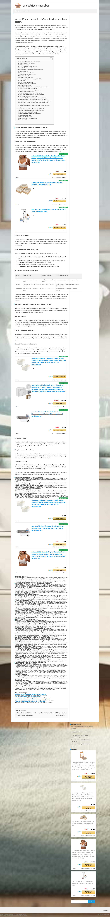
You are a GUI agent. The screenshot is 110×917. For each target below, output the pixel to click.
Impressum (105, 910)
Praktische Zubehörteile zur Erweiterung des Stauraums (31, 110)
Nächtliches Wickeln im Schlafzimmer (28, 88)
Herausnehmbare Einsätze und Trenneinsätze (30, 113)
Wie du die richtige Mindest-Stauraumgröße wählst (30, 79)
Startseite (17, 11)
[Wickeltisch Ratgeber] (17, 8)
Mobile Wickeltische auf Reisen (27, 91)
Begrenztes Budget (24, 75)
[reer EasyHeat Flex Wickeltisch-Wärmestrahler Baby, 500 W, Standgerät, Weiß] (83, 876)
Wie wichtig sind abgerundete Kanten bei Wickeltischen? (30, 701)
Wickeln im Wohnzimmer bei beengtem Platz (30, 90)
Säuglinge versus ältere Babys (26, 77)
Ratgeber (26, 11)
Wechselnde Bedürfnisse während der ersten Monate (32, 94)
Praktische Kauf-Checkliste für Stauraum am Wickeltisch (31, 108)
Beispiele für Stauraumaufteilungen (28, 67)
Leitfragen (22, 80)
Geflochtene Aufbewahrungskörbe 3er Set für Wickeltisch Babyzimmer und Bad (83, 823)
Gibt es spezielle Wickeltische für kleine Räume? (28, 696)
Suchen (73, 899)
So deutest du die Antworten (26, 82)
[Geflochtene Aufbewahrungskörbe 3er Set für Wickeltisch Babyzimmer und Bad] (83, 817)
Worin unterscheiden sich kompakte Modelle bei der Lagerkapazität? (35, 101)
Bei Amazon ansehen (59, 174)
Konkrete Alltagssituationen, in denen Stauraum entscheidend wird (33, 86)
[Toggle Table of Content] (50, 58)
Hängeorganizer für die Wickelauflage (28, 112)
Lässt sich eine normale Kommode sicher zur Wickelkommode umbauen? (34, 103)
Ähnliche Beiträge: (24, 119)
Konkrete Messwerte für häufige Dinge (28, 66)
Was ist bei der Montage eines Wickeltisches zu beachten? (30, 694)
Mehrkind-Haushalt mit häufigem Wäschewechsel (31, 93)
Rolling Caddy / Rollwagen (26, 116)
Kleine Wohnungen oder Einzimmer (28, 74)
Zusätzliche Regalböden (25, 115)
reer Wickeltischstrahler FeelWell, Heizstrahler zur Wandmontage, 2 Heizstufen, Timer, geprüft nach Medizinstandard (47, 414)
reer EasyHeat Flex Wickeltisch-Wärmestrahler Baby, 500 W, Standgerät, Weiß (82, 883)
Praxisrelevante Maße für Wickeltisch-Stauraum (29, 61)
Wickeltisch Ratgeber (36, 5)
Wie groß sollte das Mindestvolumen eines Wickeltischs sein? (33, 97)
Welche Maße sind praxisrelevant (27, 63)
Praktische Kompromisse (25, 85)
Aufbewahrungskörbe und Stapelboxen (29, 118)
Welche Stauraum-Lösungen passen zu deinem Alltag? (30, 69)
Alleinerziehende (24, 71)
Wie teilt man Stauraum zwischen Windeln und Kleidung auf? (33, 99)
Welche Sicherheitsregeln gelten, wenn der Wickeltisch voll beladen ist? (35, 106)
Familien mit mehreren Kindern (27, 72)
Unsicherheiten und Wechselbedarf (28, 83)
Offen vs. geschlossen (25, 64)
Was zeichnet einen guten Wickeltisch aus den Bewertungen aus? (32, 699)
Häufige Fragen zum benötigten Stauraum (28, 96)
